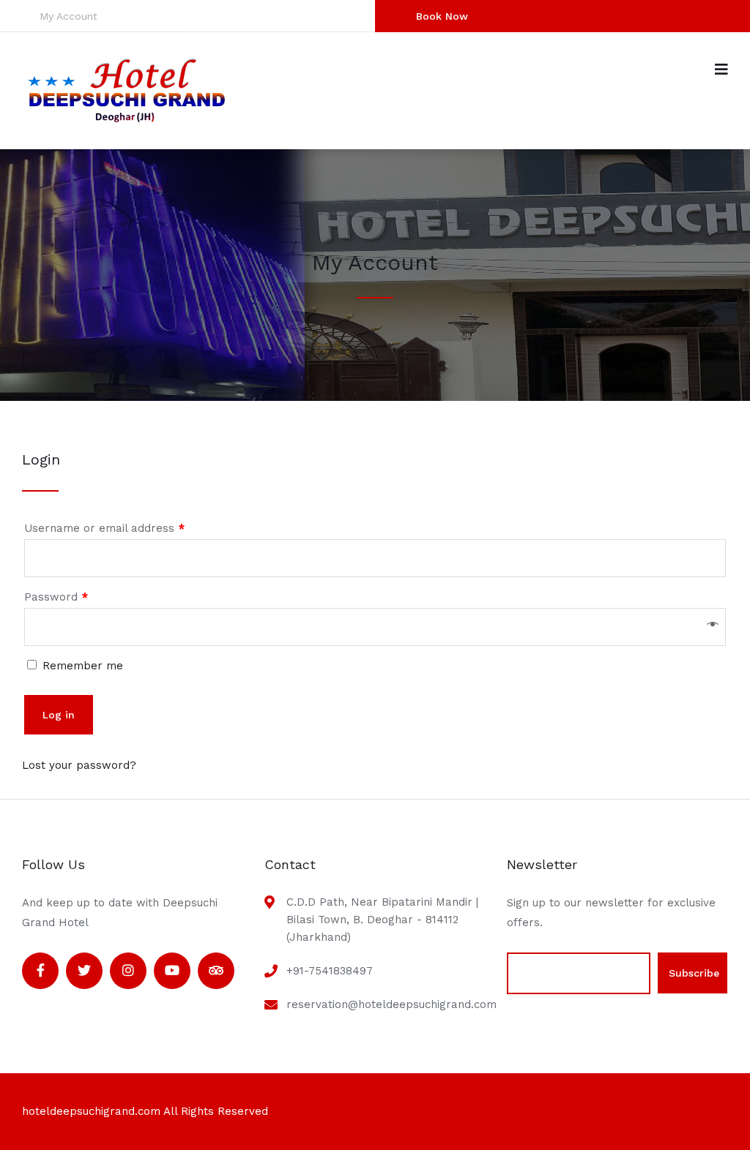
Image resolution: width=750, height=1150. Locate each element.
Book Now (442, 16)
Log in (58, 715)
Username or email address (104, 528)
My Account (68, 16)
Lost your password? (79, 765)
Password (56, 597)
